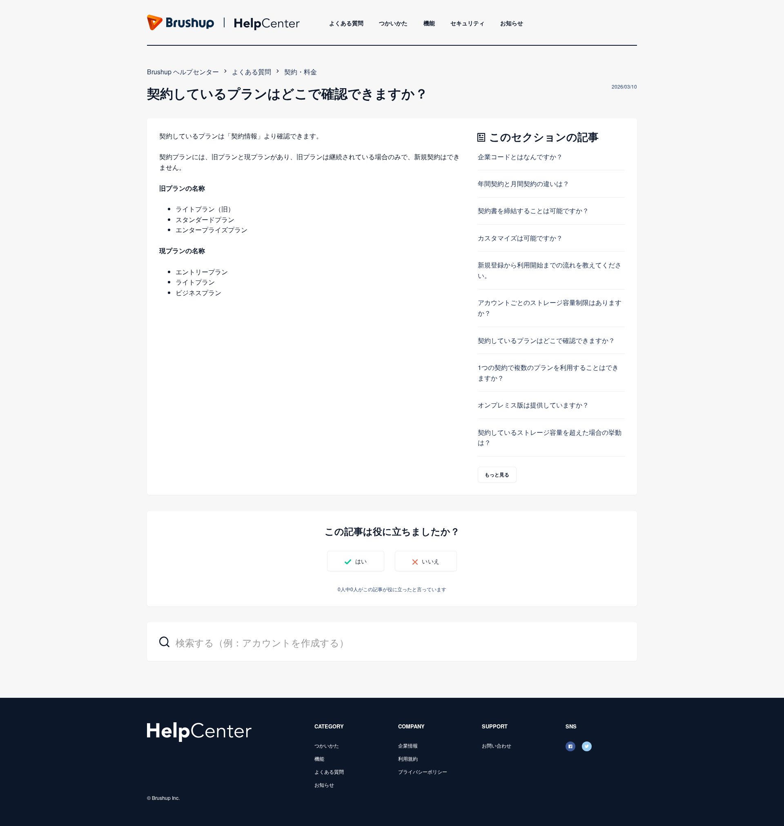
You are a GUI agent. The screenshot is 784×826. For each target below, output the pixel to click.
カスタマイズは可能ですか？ (520, 238)
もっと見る (497, 474)
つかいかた (393, 23)
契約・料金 (300, 71)
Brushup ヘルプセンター (183, 71)
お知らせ (511, 23)
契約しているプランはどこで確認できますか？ (546, 340)
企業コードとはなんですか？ (520, 156)
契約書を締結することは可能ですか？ (533, 210)
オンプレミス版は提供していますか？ (533, 405)
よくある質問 (346, 23)
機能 (429, 23)
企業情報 (408, 745)
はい (361, 561)
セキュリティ (467, 23)
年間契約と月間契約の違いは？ (523, 183)
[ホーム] (199, 731)
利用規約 (408, 758)
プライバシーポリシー (422, 771)
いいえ (430, 561)
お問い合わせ (496, 745)
